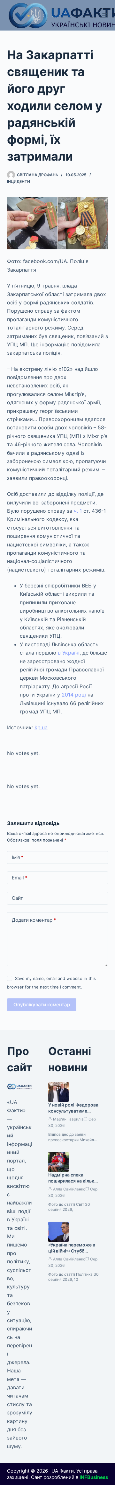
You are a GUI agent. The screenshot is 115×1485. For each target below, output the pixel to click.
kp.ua (41, 727)
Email (19, 878)
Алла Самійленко (69, 1189)
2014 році (74, 694)
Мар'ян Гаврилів (68, 1119)
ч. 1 (78, 511)
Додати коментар (34, 920)
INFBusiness (94, 1477)
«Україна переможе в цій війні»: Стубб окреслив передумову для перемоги (73, 1254)
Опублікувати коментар (41, 1005)
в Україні (69, 652)
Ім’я (17, 857)
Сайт (17, 898)
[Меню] (105, 15)
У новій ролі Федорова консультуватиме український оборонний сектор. (73, 1114)
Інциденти (18, 181)
